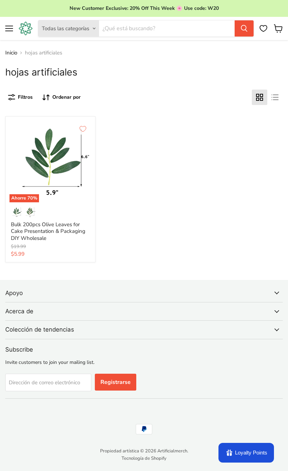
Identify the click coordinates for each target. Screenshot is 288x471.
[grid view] (259, 97)
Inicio (11, 53)
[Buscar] (244, 28)
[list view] (275, 97)
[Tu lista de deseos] (263, 28)
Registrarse (115, 382)
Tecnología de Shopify (144, 458)
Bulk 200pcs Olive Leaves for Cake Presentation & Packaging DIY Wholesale (48, 231)
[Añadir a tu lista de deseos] (82, 128)
